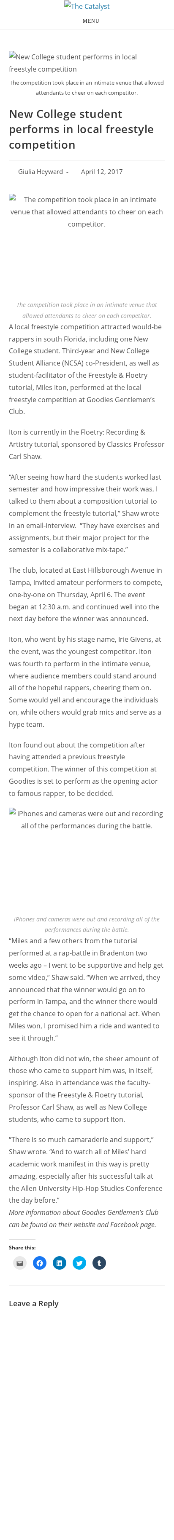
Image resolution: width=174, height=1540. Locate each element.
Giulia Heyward (40, 172)
